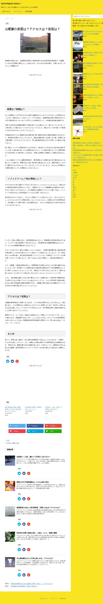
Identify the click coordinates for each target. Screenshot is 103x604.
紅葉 (74, 194)
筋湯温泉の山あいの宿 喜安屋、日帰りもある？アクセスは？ (38, 507)
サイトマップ (18, 11)
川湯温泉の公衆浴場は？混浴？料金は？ (24, 586)
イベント (75, 175)
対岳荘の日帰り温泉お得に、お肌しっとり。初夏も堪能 (37, 533)
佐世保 (9, 443)
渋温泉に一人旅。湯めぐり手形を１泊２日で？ (33, 457)
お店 (74, 170)
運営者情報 (28, 11)
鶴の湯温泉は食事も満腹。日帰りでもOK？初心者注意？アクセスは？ (13, 409)
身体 (74, 196)
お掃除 (75, 172)
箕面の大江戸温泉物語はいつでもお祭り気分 (33, 482)
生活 (74, 189)
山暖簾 (13, 443)
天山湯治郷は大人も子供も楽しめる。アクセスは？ (35, 558)
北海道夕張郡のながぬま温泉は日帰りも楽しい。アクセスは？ (32, 584)
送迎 (17, 443)
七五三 (75, 177)
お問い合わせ (6, 11)
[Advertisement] (35, 90)
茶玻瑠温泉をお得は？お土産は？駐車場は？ (87, 143)
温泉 (8, 440)
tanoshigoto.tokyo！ (11, 3)
